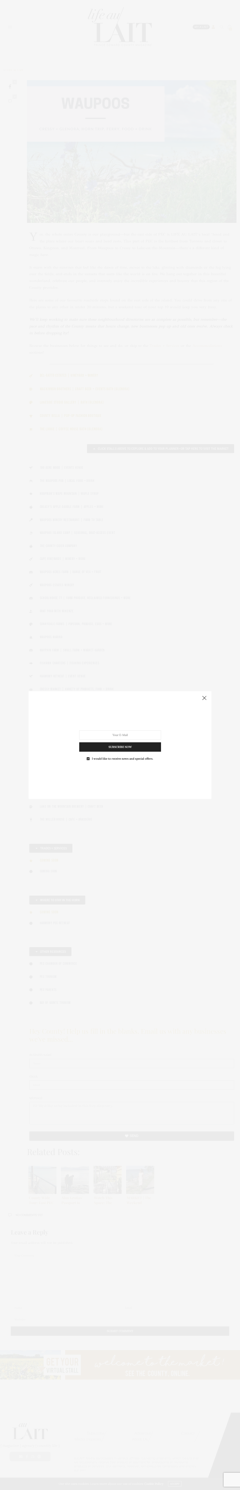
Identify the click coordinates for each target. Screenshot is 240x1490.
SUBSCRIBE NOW (120, 746)
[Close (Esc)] (204, 698)
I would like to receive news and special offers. (122, 758)
